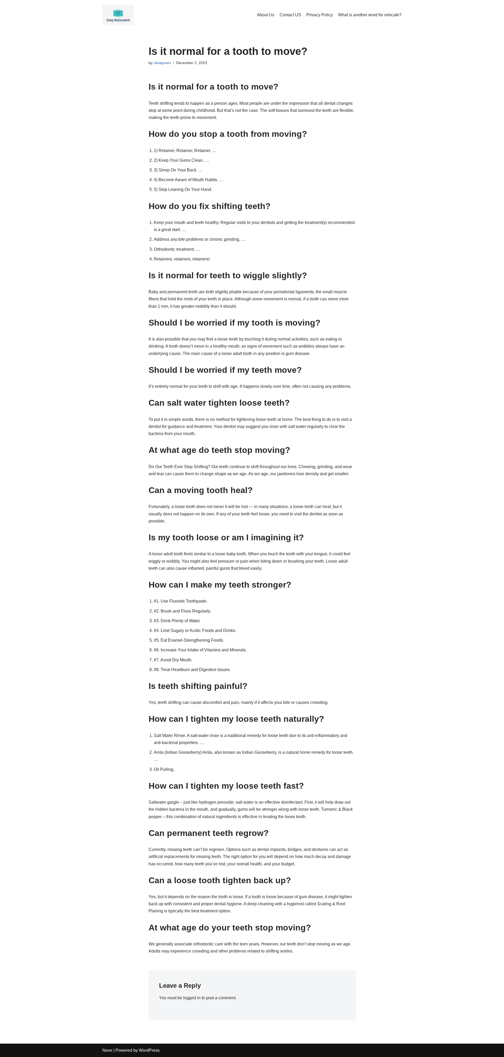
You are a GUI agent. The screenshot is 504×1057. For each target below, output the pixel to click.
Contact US (290, 15)
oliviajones (162, 63)
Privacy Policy (319, 15)
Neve (107, 1050)
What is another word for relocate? (370, 15)
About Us (265, 15)
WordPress (149, 1050)
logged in (192, 998)
